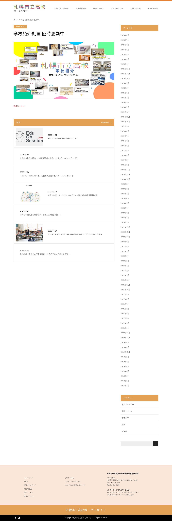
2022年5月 (125, 261)
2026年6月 (125, 45)
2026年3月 (125, 59)
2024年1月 (125, 165)
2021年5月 (125, 314)
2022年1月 (125, 275)
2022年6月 (125, 256)
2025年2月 (125, 102)
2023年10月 (125, 179)
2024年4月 (125, 150)
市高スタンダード (61, 8)
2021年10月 (125, 290)
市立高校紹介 (81, 8)
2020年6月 (125, 342)
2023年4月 (125, 208)
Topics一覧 (105, 122)
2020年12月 (125, 333)
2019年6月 (125, 366)
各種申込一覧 (153, 8)
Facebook (15, 517)
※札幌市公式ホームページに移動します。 (121, 495)
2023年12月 (125, 170)
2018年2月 (125, 386)
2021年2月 (125, 323)
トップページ (28, 478)
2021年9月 (125, 294)
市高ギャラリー (117, 8)
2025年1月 (125, 107)
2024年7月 (125, 136)
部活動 (124, 431)
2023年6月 (125, 198)
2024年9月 (125, 126)
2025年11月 (125, 74)
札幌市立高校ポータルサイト (86, 510)
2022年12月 (125, 227)
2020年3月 (125, 347)
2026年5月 (125, 50)
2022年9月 (125, 242)
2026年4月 (125, 54)
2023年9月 (125, 184)
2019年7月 (125, 362)
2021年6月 (125, 309)
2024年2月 (125, 160)
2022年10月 (125, 237)
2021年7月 (125, 304)
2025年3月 (125, 98)
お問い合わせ (135, 8)
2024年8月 (125, 131)
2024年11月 (125, 117)
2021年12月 (125, 280)
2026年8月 (125, 35)
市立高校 (125, 418)
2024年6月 (125, 141)
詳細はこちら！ (20, 106)
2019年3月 (125, 371)
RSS (19, 517)
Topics (26, 481)
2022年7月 (125, 251)
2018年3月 (125, 381)
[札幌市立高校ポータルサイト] (29, 8)
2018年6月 (125, 376)
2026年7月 (125, 40)
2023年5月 (125, 203)
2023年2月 (125, 218)
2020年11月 (125, 338)
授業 (123, 425)
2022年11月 (125, 232)
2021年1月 (125, 328)
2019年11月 (125, 352)
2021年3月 (125, 318)
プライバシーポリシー (72, 481)
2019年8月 (125, 357)
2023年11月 (125, 174)
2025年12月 (125, 69)
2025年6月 (125, 88)
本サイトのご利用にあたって (75, 485)
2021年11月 (125, 285)
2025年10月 (125, 78)
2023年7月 (125, 194)
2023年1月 (125, 222)
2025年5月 (125, 93)
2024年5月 (125, 146)
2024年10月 (125, 122)
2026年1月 (125, 64)
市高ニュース (98, 8)
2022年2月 (125, 270)
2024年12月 (125, 112)
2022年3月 (125, 266)
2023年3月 (125, 213)
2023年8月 (125, 189)
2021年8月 (125, 299)
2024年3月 (125, 155)
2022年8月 (125, 246)
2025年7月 (125, 83)
